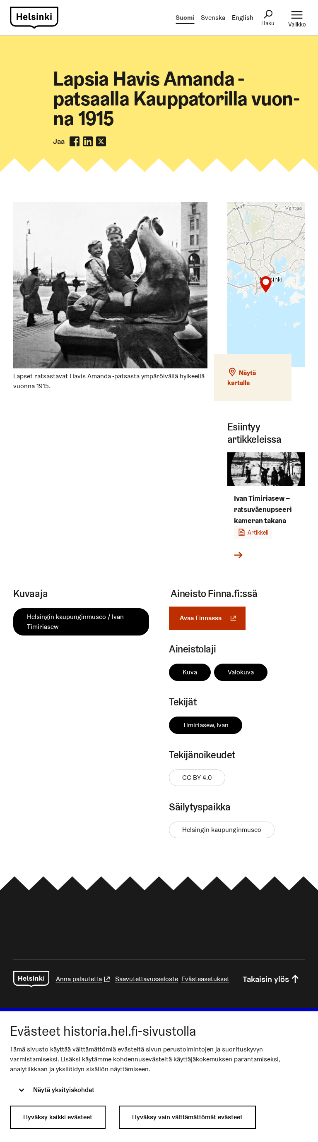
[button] (266, 284)
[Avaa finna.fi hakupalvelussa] (110, 366)
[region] (266, 284)
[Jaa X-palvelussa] (101, 141)
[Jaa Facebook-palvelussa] (74, 141)
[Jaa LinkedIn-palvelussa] (87, 141)
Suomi (185, 17)
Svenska (213, 17)
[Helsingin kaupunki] (31, 979)
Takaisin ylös (266, 979)
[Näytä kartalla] (266, 284)
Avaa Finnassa (213, 618)
